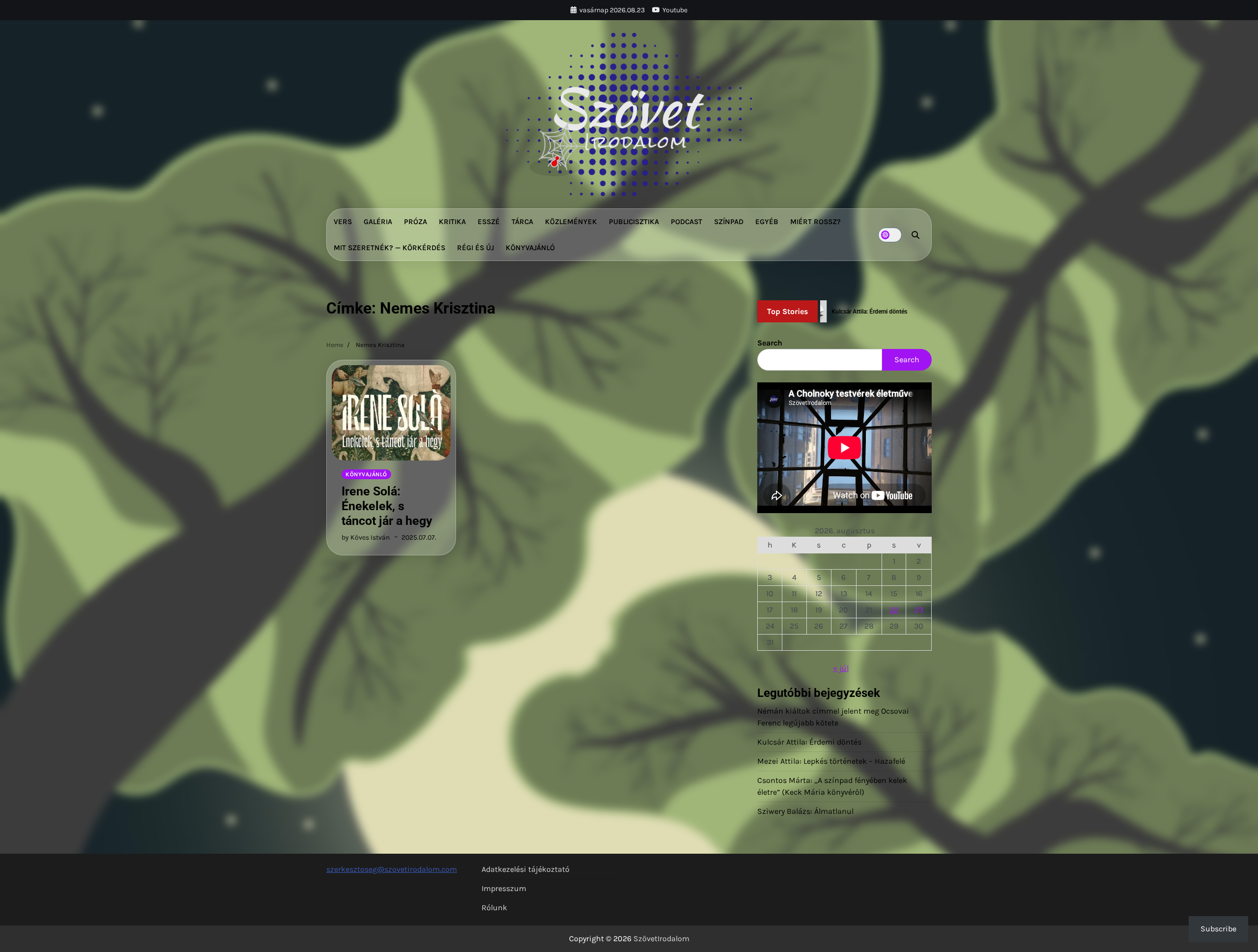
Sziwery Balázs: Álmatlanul (805, 811)
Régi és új (475, 247)
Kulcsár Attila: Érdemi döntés (809, 742)
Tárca (522, 221)
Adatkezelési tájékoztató (526, 869)
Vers (343, 221)
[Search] (915, 235)
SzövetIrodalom (661, 938)
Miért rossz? (815, 221)
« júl (841, 668)
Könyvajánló (530, 247)
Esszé (489, 221)
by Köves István (366, 537)
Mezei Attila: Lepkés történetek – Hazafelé (831, 761)
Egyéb (766, 221)
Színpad (728, 221)
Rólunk (494, 907)
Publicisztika (634, 221)
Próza (415, 221)
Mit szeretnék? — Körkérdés (389, 247)
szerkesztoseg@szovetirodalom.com (391, 869)
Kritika (452, 221)
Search (769, 342)
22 (893, 609)
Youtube (674, 10)
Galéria (378, 221)
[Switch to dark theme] (890, 235)
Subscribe (1218, 928)
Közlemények (571, 221)
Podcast (686, 221)
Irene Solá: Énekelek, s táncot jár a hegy (387, 506)
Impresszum (504, 888)
